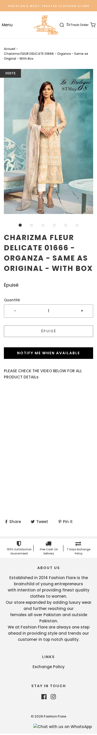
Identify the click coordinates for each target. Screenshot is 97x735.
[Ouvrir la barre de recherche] (65, 25)
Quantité (12, 300)
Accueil (9, 49)
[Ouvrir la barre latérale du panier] (90, 25)
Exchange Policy (49, 666)
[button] (48, 142)
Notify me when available (48, 353)
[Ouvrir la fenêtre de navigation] (7, 25)
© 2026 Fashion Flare (48, 716)
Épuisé (48, 331)
